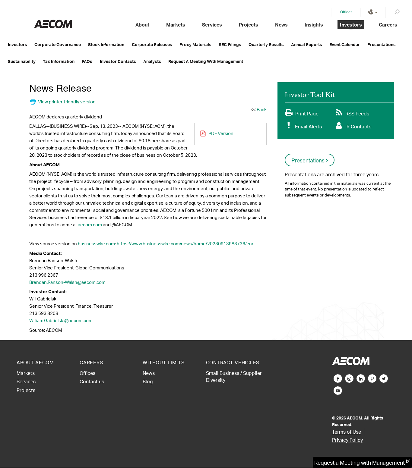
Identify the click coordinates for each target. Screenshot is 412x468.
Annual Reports (306, 44)
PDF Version (220, 133)
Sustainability (22, 61)
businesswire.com (96, 244)
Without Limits (163, 362)
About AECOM (35, 362)
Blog (148, 381)
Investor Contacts (118, 61)
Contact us (92, 381)
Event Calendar (344, 44)
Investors (351, 24)
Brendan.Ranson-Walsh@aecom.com (67, 282)
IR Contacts (358, 126)
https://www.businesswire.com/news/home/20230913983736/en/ (185, 244)
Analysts (152, 61)
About (142, 24)
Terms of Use (346, 432)
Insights (314, 24)
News (281, 24)
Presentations (381, 44)
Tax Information (58, 61)
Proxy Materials (195, 44)
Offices (346, 12)
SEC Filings (230, 44)
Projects (248, 24)
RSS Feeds (357, 113)
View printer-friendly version (67, 102)
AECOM (53, 24)
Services (212, 24)
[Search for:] (398, 13)
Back (262, 109)
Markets (175, 24)
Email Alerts (308, 126)
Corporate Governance (57, 44)
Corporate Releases (152, 44)
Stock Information (106, 44)
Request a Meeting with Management (205, 61)
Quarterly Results (266, 44)
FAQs (87, 61)
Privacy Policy (347, 440)
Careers (388, 24)
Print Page (307, 113)
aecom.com (90, 225)
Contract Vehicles (232, 362)
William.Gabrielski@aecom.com (61, 320)
